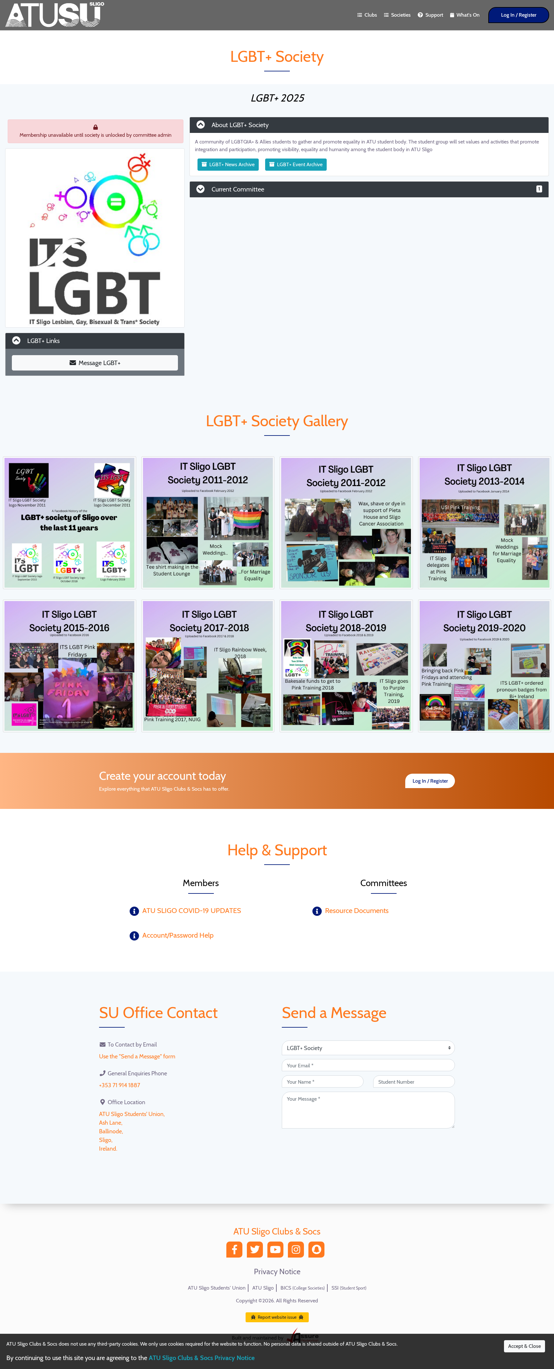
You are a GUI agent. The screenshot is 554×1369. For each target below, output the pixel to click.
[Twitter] (256, 1251)
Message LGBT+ (100, 363)
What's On (468, 15)
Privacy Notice (277, 1271)
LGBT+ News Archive (232, 164)
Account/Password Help (178, 935)
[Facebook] (236, 1251)
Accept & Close (524, 1346)
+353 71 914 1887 (119, 1085)
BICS (303, 1288)
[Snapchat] (318, 1251)
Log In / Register (518, 15)
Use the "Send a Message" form (137, 1056)
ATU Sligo (263, 1288)
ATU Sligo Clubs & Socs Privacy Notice (202, 1358)
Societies (401, 15)
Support (434, 15)
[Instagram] (297, 1251)
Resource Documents (357, 910)
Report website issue (277, 1317)
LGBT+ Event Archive (300, 164)
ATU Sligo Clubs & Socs (277, 1231)
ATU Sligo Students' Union (217, 1288)
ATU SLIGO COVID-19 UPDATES (191, 910)
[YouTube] (277, 1251)
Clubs (371, 15)
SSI (349, 1288)
